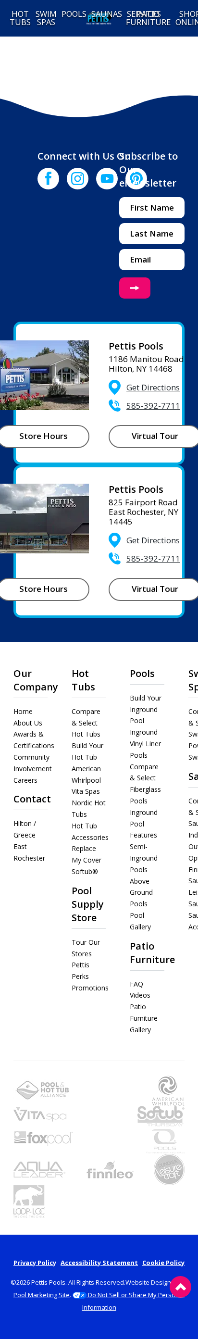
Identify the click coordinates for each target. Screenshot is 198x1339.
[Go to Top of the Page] (180, 1287)
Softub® (85, 871)
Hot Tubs (83, 680)
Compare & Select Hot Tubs (86, 723)
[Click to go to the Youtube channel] (107, 178)
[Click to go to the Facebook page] (48, 178)
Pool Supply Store (88, 904)
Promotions (90, 987)
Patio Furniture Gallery (144, 1018)
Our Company (35, 680)
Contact (32, 798)
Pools (142, 673)
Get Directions (153, 387)
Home (23, 711)
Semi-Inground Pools (144, 858)
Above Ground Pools (141, 892)
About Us (27, 722)
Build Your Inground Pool (145, 709)
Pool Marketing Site (41, 1294)
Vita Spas (86, 791)
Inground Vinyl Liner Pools (145, 743)
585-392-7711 (153, 405)
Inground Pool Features (144, 824)
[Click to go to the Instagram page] (77, 178)
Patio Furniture (152, 952)
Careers (25, 780)
